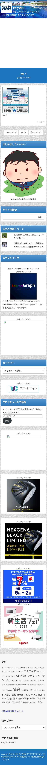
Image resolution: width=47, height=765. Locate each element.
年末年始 (34, 695)
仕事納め (9, 690)
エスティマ (30, 671)
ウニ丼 (20, 672)
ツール (39, 672)
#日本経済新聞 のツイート (13, 711)
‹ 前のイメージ (11, 132)
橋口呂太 (33, 699)
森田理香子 (23, 698)
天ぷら (8, 694)
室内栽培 (20, 695)
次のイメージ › (36, 132)
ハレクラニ (21, 676)
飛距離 (40, 702)
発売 (12, 702)
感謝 (40, 694)
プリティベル (12, 680)
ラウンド (33, 681)
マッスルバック (24, 681)
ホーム (23, 132)
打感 (9, 698)
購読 (7, 420)
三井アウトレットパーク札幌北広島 (17, 684)
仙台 (16, 689)
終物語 (18, 702)
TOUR (37, 668)
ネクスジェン (10, 676)
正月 (39, 698)
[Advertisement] (23, 43)
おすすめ (7, 672)
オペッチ (42, 122)
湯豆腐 (8, 702)
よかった (14, 672)
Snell (27, 668)
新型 (15, 698)
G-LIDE (16, 668)
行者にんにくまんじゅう (29, 702)
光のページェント (30, 690)
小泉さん (27, 695)
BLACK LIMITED (7, 668)
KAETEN (22, 668)
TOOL (32, 668)
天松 (14, 694)
